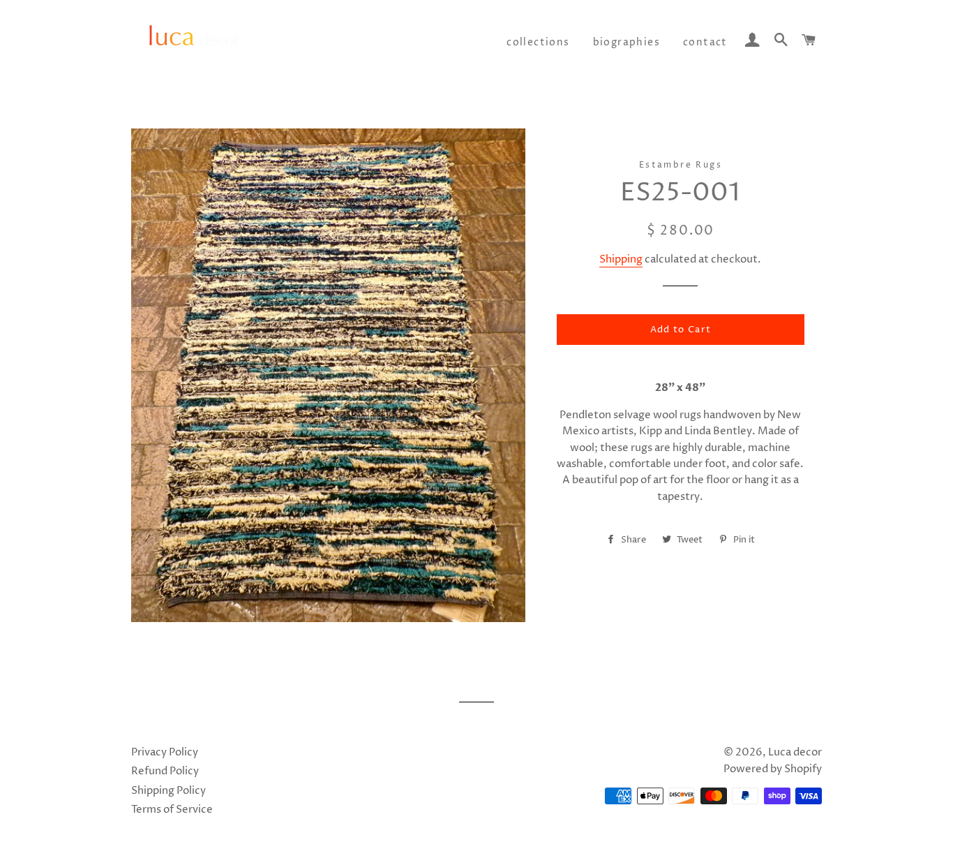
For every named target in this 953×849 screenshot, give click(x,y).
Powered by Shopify (772, 769)
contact (705, 42)
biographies (626, 42)
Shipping (621, 259)
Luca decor (795, 752)
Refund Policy (165, 771)
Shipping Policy (168, 790)
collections (537, 42)
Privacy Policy (164, 752)
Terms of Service (172, 809)
